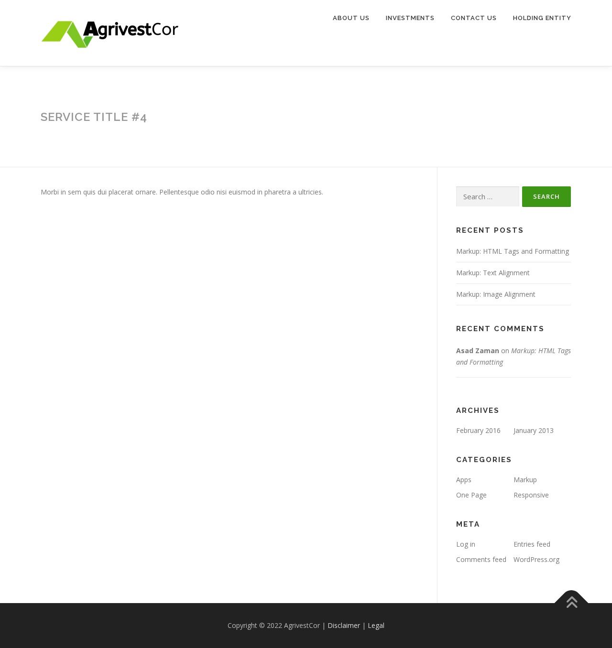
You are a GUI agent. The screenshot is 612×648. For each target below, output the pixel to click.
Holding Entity (542, 18)
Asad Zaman (477, 350)
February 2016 (478, 430)
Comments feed (481, 559)
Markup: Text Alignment (493, 272)
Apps (463, 479)
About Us (351, 18)
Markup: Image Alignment (496, 294)
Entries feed (532, 544)
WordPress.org (536, 559)
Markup (525, 479)
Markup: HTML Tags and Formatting (512, 251)
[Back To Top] (572, 603)
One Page (471, 494)
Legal (376, 625)
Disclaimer (345, 625)
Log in (465, 544)
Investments (410, 18)
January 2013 (534, 430)
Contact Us (474, 18)
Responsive (531, 494)
